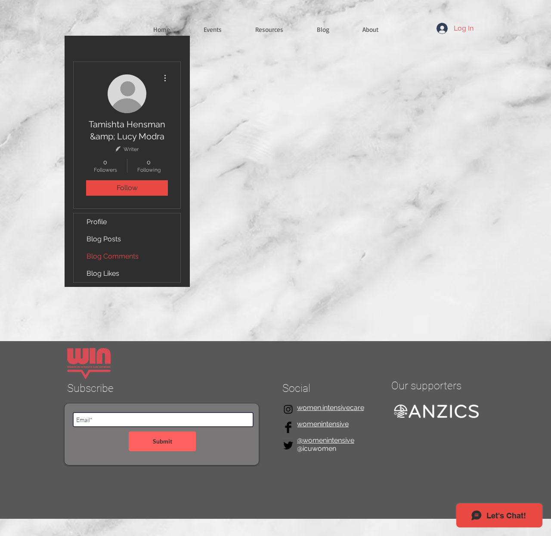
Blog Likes (103, 273)
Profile (97, 222)
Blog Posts (104, 239)
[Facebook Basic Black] (288, 427)
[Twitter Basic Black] (288, 445)
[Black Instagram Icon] (288, 409)
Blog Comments (113, 256)
